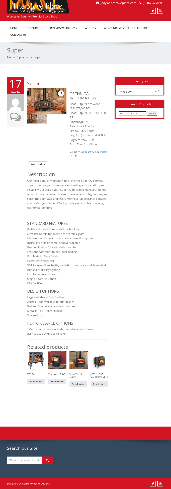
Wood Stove (87, 151)
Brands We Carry (63, 28)
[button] (61, 93)
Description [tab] (38, 164)
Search (152, 113)
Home (14, 28)
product (24, 57)
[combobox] (139, 90)
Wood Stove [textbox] (138, 91)
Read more (35, 381)
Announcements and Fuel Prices (127, 28)
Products (33, 28)
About (90, 28)
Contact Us (18, 34)
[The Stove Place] (38, 5)
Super (33, 83)
